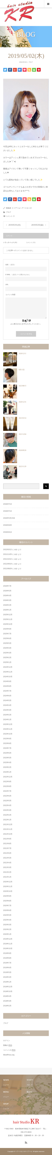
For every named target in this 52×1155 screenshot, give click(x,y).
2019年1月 (7, 982)
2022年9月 (7, 782)
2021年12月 (7, 824)
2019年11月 (7, 944)
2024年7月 (7, 691)
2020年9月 (7, 896)
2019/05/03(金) (37, 225)
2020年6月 (7, 910)
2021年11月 (7, 829)
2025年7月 (7, 634)
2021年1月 (7, 877)
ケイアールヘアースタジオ (22, 208)
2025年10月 (7, 624)
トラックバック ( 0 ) (10, 242)
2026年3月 (7, 600)
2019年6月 (7, 968)
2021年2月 (7, 872)
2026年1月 (7, 610)
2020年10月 (7, 891)
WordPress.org (8, 1055)
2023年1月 (7, 772)
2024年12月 (7, 667)
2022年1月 (7, 820)
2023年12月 (7, 724)
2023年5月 (7, 758)
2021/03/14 (22, 418)
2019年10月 (7, 948)
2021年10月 (7, 834)
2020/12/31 (22, 402)
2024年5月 (7, 700)
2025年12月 (7, 615)
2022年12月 (7, 777)
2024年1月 (7, 720)
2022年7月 (7, 791)
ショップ (6, 1108)
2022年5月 (7, 801)
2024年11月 (7, 672)
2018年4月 (7, 996)
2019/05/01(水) (14, 225)
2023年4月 (7, 762)
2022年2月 (7, 815)
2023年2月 (7, 767)
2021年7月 (7, 848)
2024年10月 (7, 677)
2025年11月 (7, 619)
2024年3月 (7, 710)
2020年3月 (7, 925)
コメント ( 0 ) (30, 242)
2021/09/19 (7, 564)
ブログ (31, 62)
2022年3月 (7, 810)
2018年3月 (7, 1001)
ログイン (6, 1041)
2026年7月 (7, 586)
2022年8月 (7, 786)
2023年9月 (7, 739)
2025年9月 (7, 629)
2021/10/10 (7, 559)
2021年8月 (7, 844)
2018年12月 (7, 987)
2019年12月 (7, 939)
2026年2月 (7, 605)
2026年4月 (7, 596)
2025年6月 (7, 638)
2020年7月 (7, 906)
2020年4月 (7, 920)
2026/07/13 (7, 504)
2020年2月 (7, 929)
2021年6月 (7, 853)
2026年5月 (7, 591)
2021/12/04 (22, 434)
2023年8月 (7, 743)
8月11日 (22, 370)
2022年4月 (7, 805)
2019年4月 (7, 977)
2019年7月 (7, 963)
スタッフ (29, 1085)
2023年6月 (7, 753)
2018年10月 (7, 991)
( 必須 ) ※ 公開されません (17, 274)
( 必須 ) (10, 264)
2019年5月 (7, 972)
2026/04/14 (7, 532)
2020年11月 (7, 886)
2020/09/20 (22, 450)
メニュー (6, 1096)
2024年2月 (7, 715)
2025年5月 (7, 643)
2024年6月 (7, 696)
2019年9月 (7, 953)
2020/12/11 (22, 354)
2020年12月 (7, 882)
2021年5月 (7, 858)
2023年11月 (7, 729)
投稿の (7, 1045)
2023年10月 (7, 734)
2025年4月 (7, 648)
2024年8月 (7, 686)
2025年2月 (7, 658)
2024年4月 (7, 705)
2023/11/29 (22, 466)
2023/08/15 (22, 386)
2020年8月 (7, 901)
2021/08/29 (7, 569)
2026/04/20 (7, 525)
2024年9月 (7, 681)
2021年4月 (7, 863)
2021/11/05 (7, 554)
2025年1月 (7, 662)
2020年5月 (7, 915)
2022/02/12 (7, 549)
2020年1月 (7, 934)
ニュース (6, 1085)
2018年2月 (7, 1006)
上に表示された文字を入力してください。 (26, 324)
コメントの (9, 1050)
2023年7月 (7, 748)
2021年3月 (7, 867)
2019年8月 (7, 958)
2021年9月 (7, 839)
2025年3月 (7, 653)
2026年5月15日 (9, 518)
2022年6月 (7, 796)
